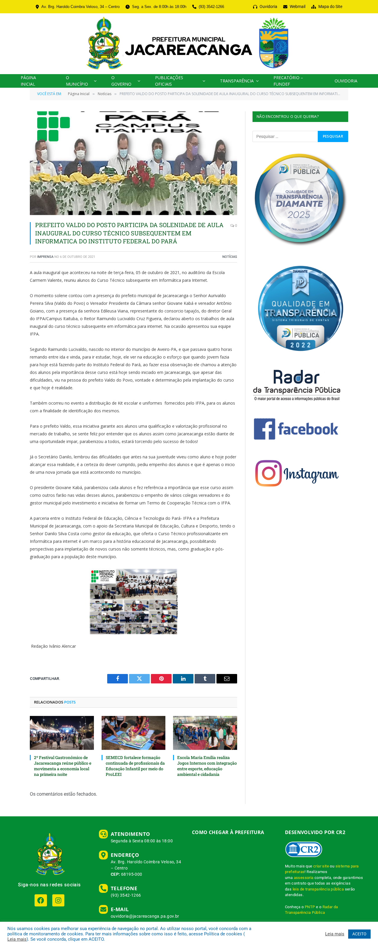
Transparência (237, 81)
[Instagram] (58, 900)
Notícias (229, 257)
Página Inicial (28, 81)
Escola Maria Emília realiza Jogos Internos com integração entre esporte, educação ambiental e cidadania (207, 766)
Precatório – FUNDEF (288, 81)
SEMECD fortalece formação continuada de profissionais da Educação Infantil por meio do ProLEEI (135, 766)
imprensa (45, 257)
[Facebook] (41, 900)
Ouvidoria (346, 81)
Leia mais (17, 939)
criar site (321, 866)
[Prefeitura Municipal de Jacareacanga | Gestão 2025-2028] (189, 43)
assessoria (304, 877)
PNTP (310, 907)
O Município (77, 81)
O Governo (121, 81)
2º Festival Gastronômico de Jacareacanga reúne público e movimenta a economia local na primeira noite (62, 766)
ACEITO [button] (359, 934)
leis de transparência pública (318, 889)
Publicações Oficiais (169, 81)
